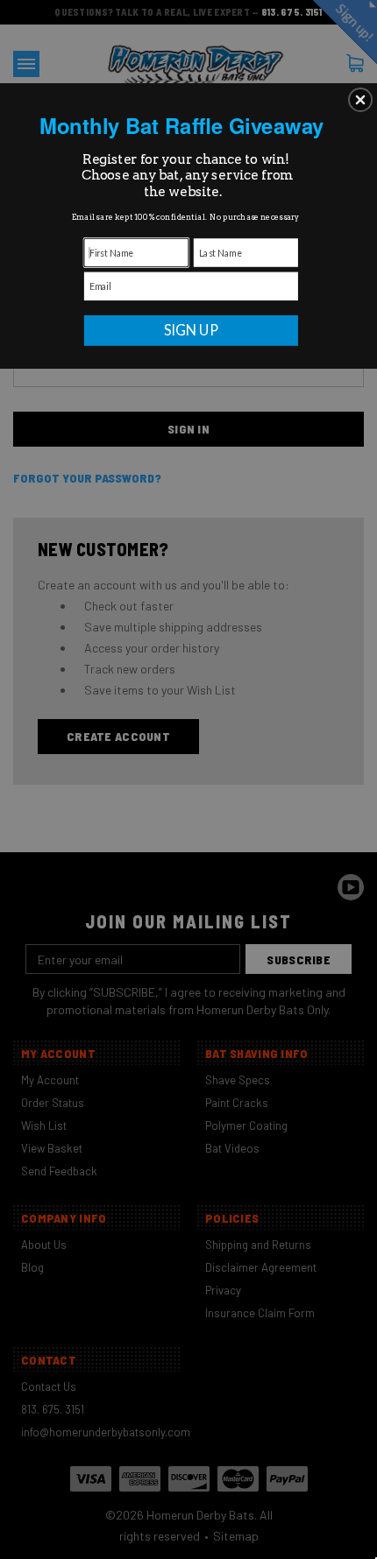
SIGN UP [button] (191, 330)
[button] (360, 99)
